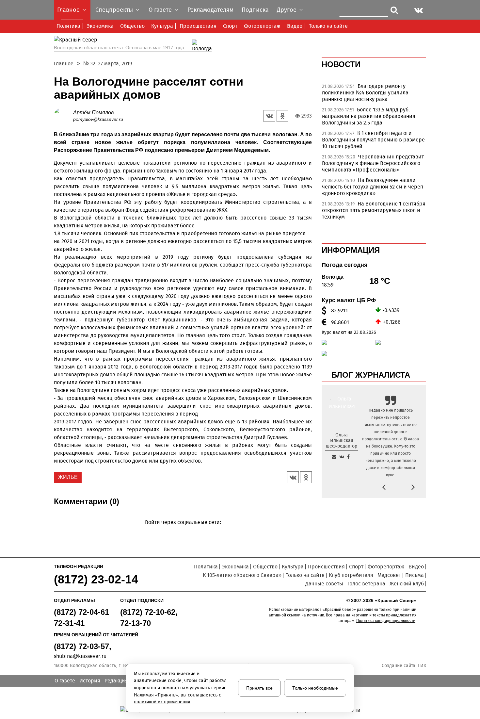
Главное (63, 63)
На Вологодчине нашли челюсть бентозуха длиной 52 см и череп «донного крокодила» (372, 186)
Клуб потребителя (351, 575)
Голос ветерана (366, 583)
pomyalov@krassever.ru (98, 119)
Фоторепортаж (262, 26)
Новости (341, 64)
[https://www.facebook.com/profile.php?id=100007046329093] (348, 456)
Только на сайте (328, 26)
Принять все (259, 688)
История (89, 681)
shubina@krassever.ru (80, 656)
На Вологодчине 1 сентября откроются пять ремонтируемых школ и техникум (373, 210)
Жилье (68, 477)
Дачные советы (324, 583)
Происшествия (198, 26)
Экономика (100, 26)
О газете (65, 681)
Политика (68, 26)
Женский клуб (407, 583)
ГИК (422, 665)
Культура (162, 26)
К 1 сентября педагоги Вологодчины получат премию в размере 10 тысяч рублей (373, 139)
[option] (374, 94)
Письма (414, 575)
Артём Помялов (93, 112)
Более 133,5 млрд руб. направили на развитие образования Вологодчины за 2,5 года (368, 116)
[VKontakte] (181, 531)
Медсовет (389, 575)
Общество (132, 26)
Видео (294, 26)
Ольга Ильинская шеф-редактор (341, 440)
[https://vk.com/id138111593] (341, 456)
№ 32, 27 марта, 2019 (107, 63)
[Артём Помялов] (63, 115)
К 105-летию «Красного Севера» (242, 575)
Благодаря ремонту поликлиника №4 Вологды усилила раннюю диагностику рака (365, 92)
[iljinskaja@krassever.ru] (334, 456)
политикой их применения (162, 702)
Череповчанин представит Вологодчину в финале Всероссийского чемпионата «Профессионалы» (373, 163)
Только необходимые (315, 688)
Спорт (230, 26)
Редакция (116, 681)
